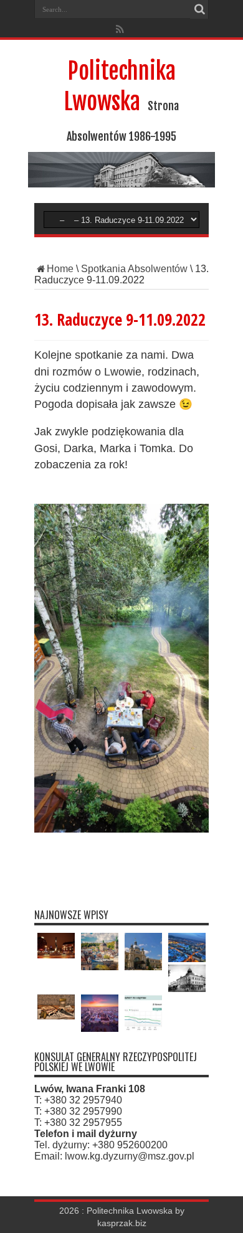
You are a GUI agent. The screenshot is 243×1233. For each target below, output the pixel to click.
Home (60, 268)
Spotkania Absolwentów (134, 268)
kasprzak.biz (121, 1223)
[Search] (199, 9)
